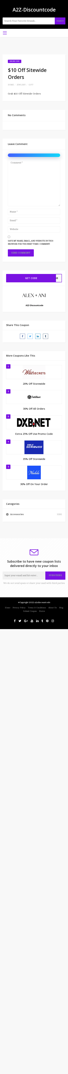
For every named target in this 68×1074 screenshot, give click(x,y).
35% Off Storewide (34, 459)
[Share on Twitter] (30, 336)
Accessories (17, 514)
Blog (61, 608)
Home (11, 85)
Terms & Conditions (37, 608)
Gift (31, 85)
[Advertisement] (34, 663)
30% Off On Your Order (34, 484)
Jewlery (21, 85)
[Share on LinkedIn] (37, 336)
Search (60, 21)
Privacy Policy (19, 608)
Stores (42, 611)
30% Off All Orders (34, 408)
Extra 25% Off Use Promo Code (34, 433)
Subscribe (55, 575)
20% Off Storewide (34, 383)
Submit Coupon (30, 611)
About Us (52, 608)
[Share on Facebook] (22, 336)
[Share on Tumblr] (45, 336)
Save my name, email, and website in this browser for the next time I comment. (30, 242)
